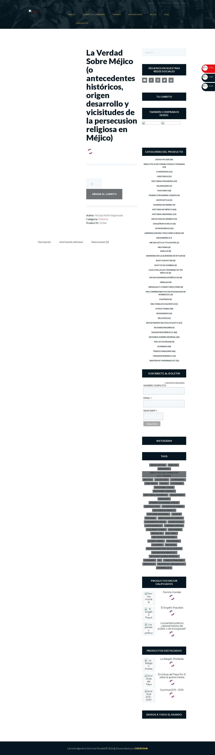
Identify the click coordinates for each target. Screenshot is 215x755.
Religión (162, 318)
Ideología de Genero (162, 219)
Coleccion (162, 480)
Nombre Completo (154, 385)
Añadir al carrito (104, 194)
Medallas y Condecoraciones (164, 287)
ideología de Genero (170, 518)
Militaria (163, 247)
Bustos (148, 480)
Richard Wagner (163, 327)
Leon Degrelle (153, 526)
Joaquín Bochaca (162, 223)
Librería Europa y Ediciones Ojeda (162, 233)
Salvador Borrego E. (162, 332)
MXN (211, 67)
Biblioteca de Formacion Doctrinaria (164, 474)
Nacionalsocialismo (162, 304)
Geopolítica (163, 200)
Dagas (164, 483)
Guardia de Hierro (163, 205)
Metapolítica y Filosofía (163, 242)
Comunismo (162, 171)
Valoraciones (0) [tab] (100, 241)
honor (176, 514)
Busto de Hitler (164, 260)
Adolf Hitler (162, 159)
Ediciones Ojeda (164, 487)
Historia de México (162, 209)
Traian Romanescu (163, 356)
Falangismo (163, 186)
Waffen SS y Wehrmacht (162, 360)
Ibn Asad (150, 518)
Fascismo (162, 190)
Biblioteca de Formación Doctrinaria (164, 164)
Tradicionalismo (162, 351)
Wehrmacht (164, 568)
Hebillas (164, 282)
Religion (171, 545)
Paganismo (162, 313)
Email (147, 398)
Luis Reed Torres (156, 529)
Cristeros (103, 219)
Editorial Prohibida (162, 181)
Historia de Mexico (164, 510)
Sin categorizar (163, 342)
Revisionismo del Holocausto (162, 323)
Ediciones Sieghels (164, 491)
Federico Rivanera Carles (164, 503)
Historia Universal (162, 214)
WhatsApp (150, 410)
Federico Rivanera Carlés (162, 195)
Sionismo (162, 346)
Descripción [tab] (44, 241)
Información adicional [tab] (71, 241)
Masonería (162, 238)
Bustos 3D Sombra (164, 265)
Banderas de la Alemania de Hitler (164, 256)
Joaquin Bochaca (155, 522)
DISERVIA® (141, 748)
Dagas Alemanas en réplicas (164, 277)
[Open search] (136, 3)
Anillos (164, 251)
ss (159, 560)
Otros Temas (162, 308)
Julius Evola (176, 522)
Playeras (164, 299)
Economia (177, 483)
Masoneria (175, 529)
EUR (210, 86)
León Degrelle (162, 228)
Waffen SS (149, 564)
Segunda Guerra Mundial (162, 337)
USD (210, 76)
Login (150, 3)
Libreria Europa (174, 526)
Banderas (164, 469)
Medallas (157, 533)
